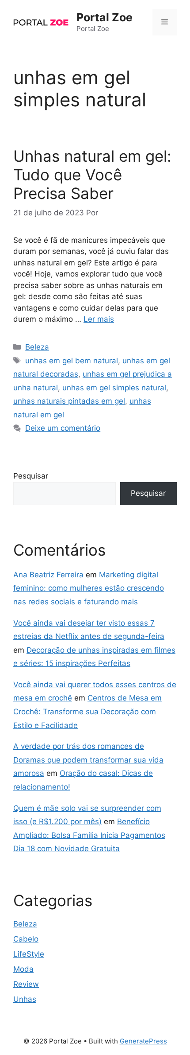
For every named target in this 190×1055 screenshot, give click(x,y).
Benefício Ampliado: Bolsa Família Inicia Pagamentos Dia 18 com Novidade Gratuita (89, 835)
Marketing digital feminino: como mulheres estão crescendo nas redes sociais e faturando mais (88, 588)
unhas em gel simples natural (114, 387)
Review (26, 984)
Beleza (37, 347)
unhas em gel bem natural (71, 360)
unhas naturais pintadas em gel (69, 401)
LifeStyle (28, 954)
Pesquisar (30, 475)
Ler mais (99, 319)
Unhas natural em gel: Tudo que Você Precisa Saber (92, 174)
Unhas (24, 999)
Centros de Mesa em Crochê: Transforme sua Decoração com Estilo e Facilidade (87, 711)
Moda (23, 969)
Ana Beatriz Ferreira (48, 574)
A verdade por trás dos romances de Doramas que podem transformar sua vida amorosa (88, 760)
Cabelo (25, 938)
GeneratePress (143, 1041)
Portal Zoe (104, 17)
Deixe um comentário (62, 428)
